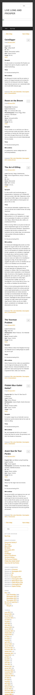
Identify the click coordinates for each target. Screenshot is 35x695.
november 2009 (9, 692)
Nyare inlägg (26, 34)
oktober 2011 (8, 651)
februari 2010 (8, 687)
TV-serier (7, 604)
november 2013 (9, 618)
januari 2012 (8, 646)
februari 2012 (8, 644)
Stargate (9, 606)
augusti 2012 (8, 634)
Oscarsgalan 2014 (9, 550)
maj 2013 (7, 621)
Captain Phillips (16, 586)
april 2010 (7, 683)
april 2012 (7, 642)
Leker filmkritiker (17, 91)
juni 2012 (7, 638)
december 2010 (9, 670)
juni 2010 (7, 679)
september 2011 (9, 653)
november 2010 (9, 672)
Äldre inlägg (8, 34)
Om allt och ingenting (11, 602)
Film (11, 91)
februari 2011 (8, 666)
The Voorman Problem (11, 321)
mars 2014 (7, 612)
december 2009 (9, 690)
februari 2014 (8, 614)
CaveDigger (10, 39)
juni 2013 (7, 619)
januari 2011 (8, 668)
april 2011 (7, 662)
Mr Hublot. (7, 548)
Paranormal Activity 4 (11, 542)
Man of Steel (8, 546)
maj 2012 (7, 640)
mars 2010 (7, 685)
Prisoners (15, 569)
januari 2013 (8, 629)
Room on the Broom (14, 100)
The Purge (7, 544)
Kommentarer (12, 93)
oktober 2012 (8, 633)
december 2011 (9, 647)
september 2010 (9, 675)
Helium (7, 552)
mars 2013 (7, 625)
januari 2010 (8, 689)
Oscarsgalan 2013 (11, 598)
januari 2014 (8, 616)
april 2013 (7, 623)
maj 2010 (7, 681)
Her (13, 573)
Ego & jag (12, 28)
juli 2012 (7, 636)
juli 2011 (7, 657)
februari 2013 (8, 627)
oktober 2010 (8, 674)
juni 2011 (7, 659)
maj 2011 (7, 661)
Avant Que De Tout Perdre (12, 563)
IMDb (6, 57)
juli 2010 (7, 677)
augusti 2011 (8, 655)
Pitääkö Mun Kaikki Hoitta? (12, 561)
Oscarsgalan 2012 (11, 596)
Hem (6, 28)
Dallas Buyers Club (17, 580)
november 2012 (9, 631)
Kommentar (11, 443)
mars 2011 (7, 664)
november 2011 (9, 649)
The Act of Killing (12, 167)
